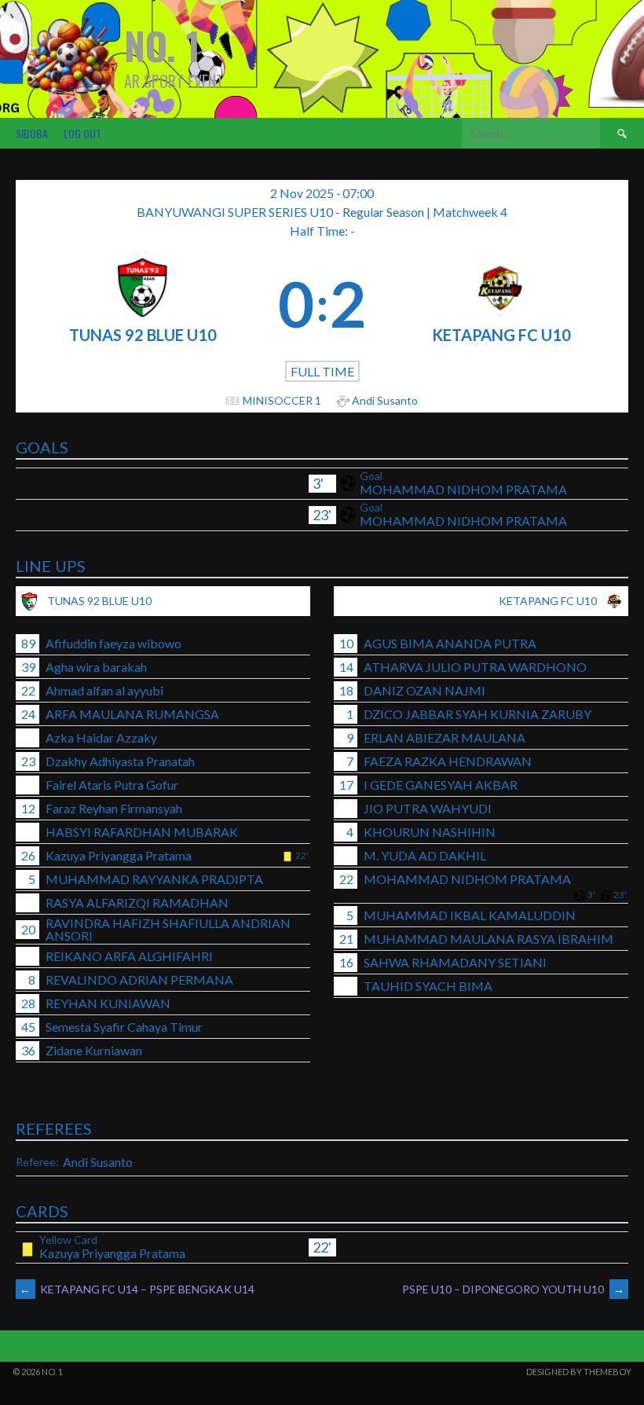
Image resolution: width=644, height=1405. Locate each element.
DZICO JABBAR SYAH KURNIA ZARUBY (477, 713)
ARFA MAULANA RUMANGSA (132, 713)
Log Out (82, 133)
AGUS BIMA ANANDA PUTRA (450, 643)
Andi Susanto (98, 1161)
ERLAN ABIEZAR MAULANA (444, 737)
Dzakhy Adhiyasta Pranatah (120, 761)
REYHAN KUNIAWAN (108, 1003)
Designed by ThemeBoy (578, 1371)
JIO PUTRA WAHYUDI (428, 808)
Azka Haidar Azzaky (101, 737)
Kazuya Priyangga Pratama (119, 855)
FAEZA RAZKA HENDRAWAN (448, 761)
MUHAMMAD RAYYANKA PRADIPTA (154, 878)
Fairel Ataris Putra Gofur (112, 784)
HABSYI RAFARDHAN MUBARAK (142, 831)
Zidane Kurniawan (94, 1050)
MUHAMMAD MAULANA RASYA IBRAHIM (488, 938)
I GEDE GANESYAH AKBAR (441, 784)
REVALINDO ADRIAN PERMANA (139, 979)
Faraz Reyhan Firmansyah (114, 808)
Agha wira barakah (96, 666)
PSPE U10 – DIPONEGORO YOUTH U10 (513, 1289)
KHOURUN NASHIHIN (430, 831)
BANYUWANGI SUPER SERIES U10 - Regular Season (281, 211)
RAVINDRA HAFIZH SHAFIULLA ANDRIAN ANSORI (168, 929)
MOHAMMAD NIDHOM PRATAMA (463, 489)
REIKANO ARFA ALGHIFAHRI (129, 955)
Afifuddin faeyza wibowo (113, 643)
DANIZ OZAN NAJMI (424, 690)
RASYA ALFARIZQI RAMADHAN (137, 902)
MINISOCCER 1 (282, 400)
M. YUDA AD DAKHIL (425, 855)
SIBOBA (32, 133)
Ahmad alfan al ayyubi (104, 690)
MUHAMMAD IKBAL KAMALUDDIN (470, 915)
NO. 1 (162, 45)
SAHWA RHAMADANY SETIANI (455, 962)
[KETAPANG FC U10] (501, 303)
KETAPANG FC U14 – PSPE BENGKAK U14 (137, 1289)
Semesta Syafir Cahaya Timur (124, 1026)
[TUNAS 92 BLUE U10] (143, 303)
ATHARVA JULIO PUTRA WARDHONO (475, 666)
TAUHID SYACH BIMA (428, 985)
